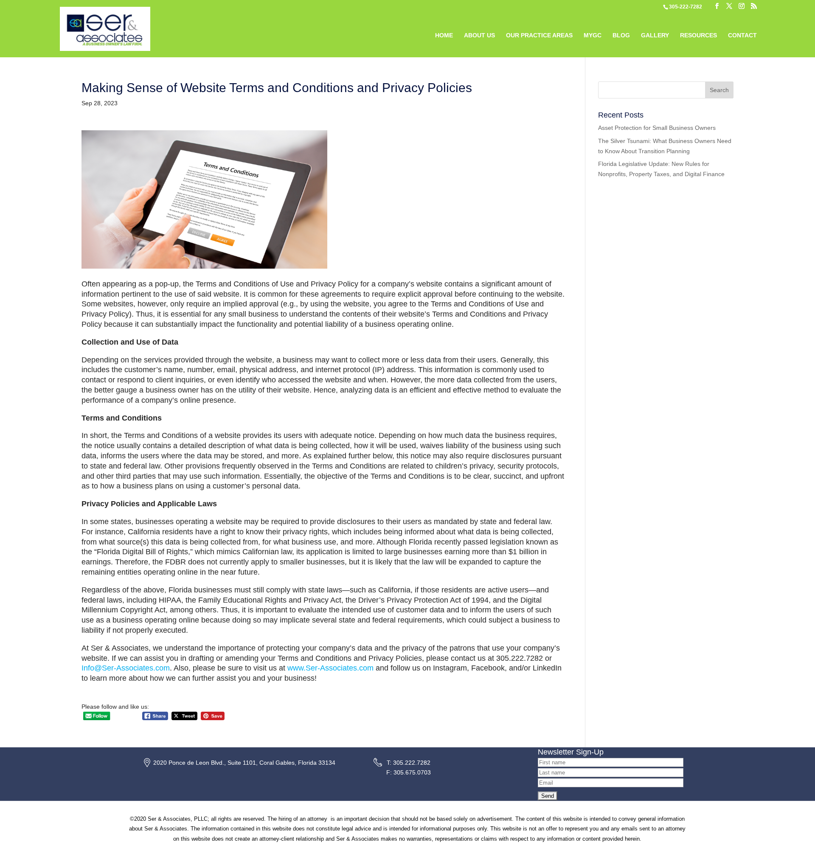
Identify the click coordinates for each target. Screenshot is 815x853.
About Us (479, 35)
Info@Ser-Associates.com (126, 668)
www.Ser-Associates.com (330, 668)
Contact (742, 35)
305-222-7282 (685, 7)
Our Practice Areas (539, 35)
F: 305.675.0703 (408, 772)
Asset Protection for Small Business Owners (657, 127)
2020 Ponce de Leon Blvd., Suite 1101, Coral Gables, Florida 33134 (244, 762)
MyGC (592, 35)
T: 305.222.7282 (408, 762)
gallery (655, 35)
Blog (621, 35)
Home (444, 35)
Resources (698, 35)
